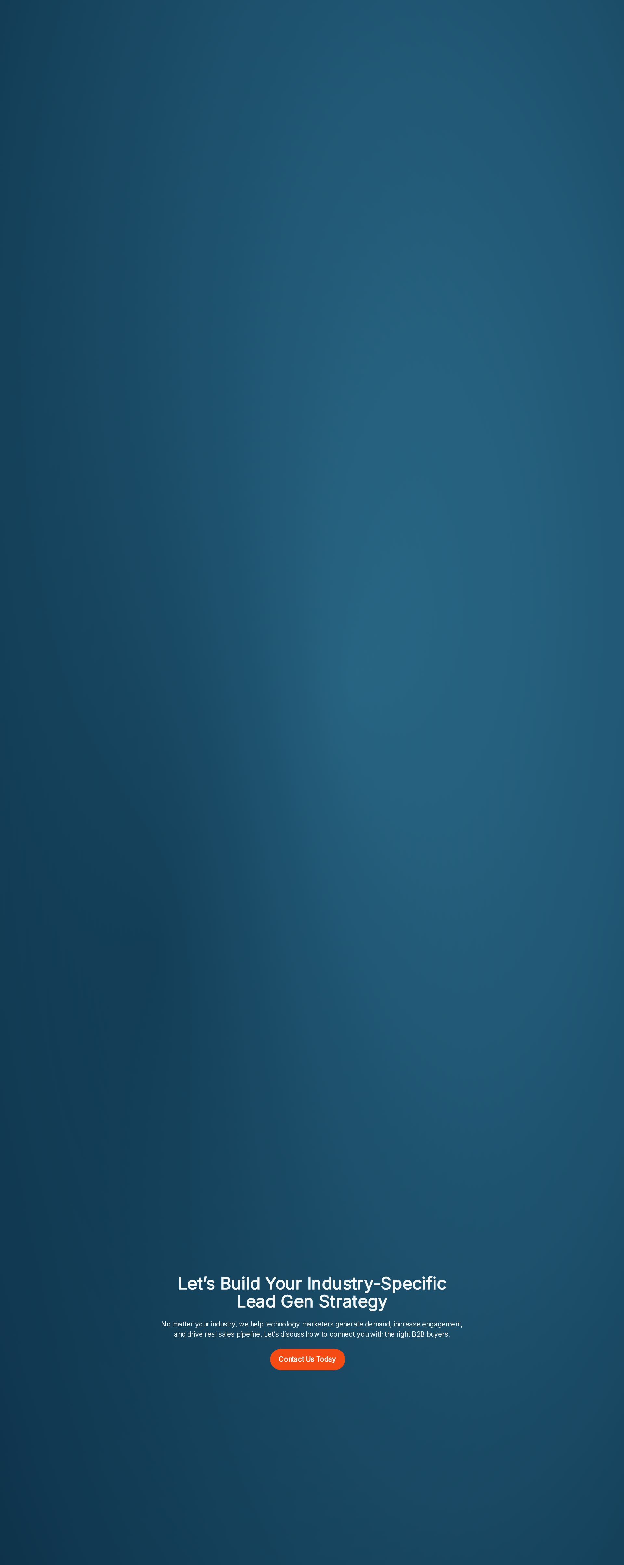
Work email (380, 181)
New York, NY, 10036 (484, 1528)
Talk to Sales (468, 16)
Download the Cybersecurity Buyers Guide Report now (226, 1196)
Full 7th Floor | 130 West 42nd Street (467, 1520)
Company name (385, 282)
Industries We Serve (292, 1441)
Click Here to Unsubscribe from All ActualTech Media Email (182, 1512)
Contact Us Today (307, 1359)
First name (379, 114)
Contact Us (136, 1480)
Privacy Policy (418, 1454)
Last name (379, 147)
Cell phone (380, 214)
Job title (377, 248)
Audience (300, 16)
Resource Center (288, 1467)
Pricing (430, 16)
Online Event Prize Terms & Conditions (447, 1441)
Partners (331, 16)
